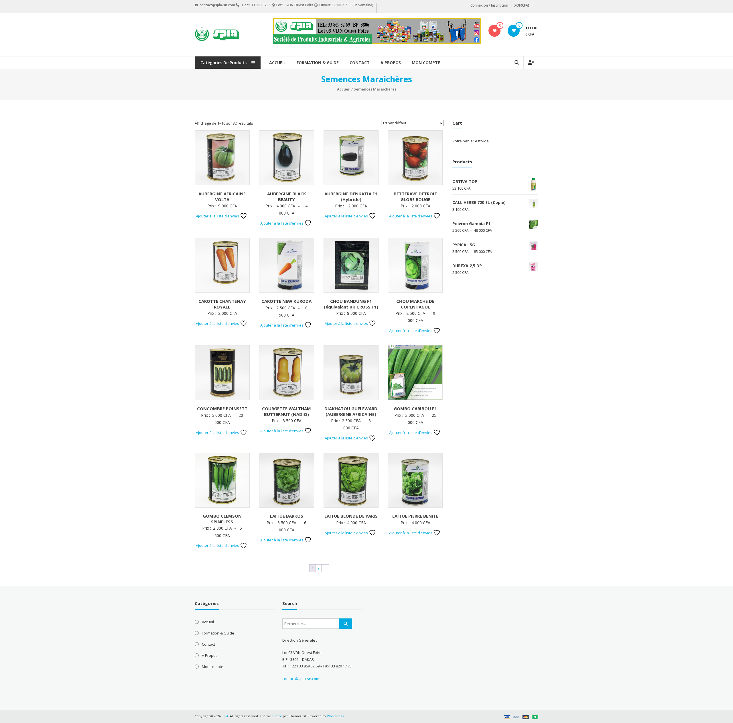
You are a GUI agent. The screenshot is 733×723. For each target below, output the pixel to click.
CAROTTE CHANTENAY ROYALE (222, 304)
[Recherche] (345, 623)
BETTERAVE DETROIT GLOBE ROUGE (415, 196)
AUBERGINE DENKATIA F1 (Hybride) (350, 196)
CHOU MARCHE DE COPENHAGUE (415, 304)
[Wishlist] (494, 30)
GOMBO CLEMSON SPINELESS (222, 518)
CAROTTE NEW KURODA (286, 301)
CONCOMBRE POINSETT (222, 408)
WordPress (335, 716)
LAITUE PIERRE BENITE (415, 516)
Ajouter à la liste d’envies (218, 216)
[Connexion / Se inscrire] (531, 62)
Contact (360, 62)
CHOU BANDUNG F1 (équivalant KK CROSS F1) (351, 304)
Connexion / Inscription (489, 5)
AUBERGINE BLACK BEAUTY (286, 196)
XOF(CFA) (521, 5)
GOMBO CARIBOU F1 (415, 408)
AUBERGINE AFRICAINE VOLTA (222, 196)
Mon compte (426, 62)
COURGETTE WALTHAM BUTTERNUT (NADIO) (286, 411)
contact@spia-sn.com (300, 678)
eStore (277, 716)
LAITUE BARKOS (286, 516)
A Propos (391, 62)
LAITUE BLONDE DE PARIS (351, 516)
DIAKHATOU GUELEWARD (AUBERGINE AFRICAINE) (350, 411)
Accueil (277, 62)
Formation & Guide (318, 62)
